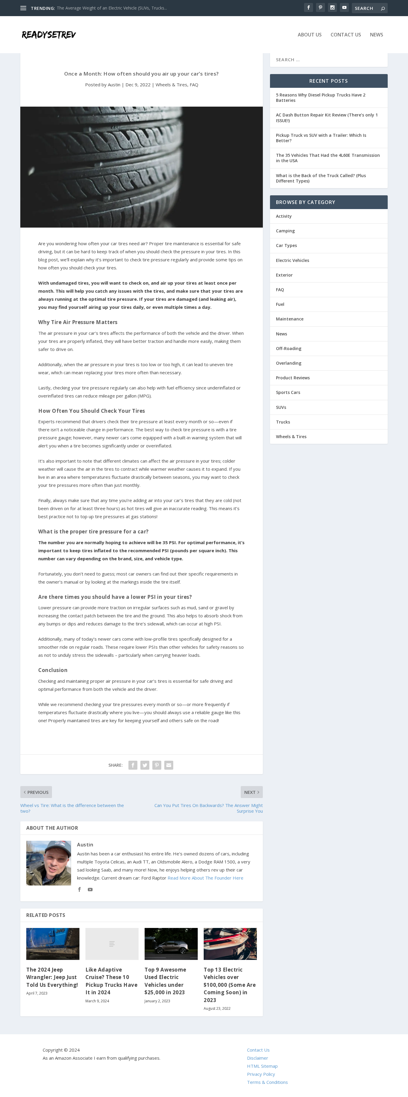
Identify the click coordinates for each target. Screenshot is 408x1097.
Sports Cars (288, 392)
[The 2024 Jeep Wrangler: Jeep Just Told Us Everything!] (52, 944)
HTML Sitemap (262, 1066)
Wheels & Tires (171, 85)
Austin (114, 85)
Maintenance (289, 319)
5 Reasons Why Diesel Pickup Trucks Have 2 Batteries (320, 97)
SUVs (281, 407)
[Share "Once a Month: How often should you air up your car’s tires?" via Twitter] (145, 765)
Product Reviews (293, 378)
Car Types (286, 245)
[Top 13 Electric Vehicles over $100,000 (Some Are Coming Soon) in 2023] (230, 944)
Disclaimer (257, 1058)
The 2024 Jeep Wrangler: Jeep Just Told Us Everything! (52, 977)
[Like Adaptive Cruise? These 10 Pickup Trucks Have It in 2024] (112, 944)
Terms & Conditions (267, 1082)
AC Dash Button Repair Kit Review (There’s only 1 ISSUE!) (327, 117)
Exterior (284, 275)
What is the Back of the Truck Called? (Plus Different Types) (321, 178)
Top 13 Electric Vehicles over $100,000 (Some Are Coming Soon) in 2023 (230, 985)
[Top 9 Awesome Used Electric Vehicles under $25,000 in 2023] (171, 944)
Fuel (280, 304)
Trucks (283, 422)
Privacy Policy (261, 1074)
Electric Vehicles (292, 260)
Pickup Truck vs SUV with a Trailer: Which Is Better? (321, 137)
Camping (285, 231)
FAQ (194, 85)
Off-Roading (288, 348)
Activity (284, 216)
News (376, 35)
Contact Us (346, 35)
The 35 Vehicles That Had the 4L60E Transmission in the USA (328, 157)
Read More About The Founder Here (205, 878)
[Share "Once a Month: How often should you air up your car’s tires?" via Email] (169, 765)
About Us (310, 35)
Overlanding (288, 363)
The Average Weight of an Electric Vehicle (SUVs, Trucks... (112, 8)
